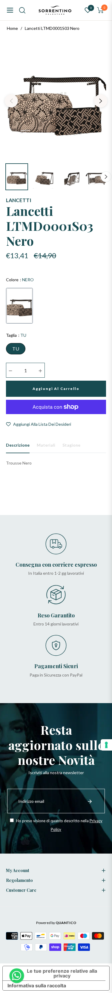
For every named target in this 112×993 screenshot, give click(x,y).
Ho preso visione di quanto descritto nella (58, 825)
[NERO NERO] (19, 306)
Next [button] (100, 100)
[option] (56, 99)
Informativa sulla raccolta (36, 986)
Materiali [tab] (46, 445)
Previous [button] (11, 100)
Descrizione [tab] (18, 445)
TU (15, 348)
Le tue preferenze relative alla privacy (62, 973)
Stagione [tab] (71, 445)
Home (12, 28)
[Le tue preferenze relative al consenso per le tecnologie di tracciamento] (106, 745)
